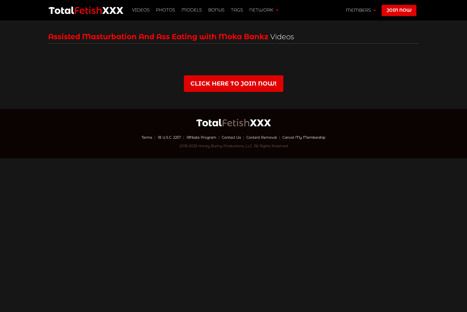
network (262, 10)
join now (399, 10)
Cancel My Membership (303, 137)
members (359, 10)
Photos (165, 10)
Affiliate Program (201, 137)
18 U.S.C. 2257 (169, 137)
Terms (147, 137)
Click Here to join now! (233, 83)
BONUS (216, 10)
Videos (141, 10)
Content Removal (261, 137)
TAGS (237, 10)
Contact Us (231, 137)
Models (191, 10)
